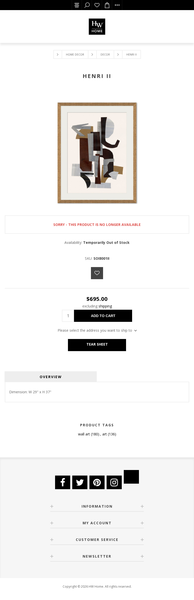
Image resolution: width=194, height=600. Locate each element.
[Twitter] (79, 482)
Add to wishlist (97, 273)
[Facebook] (62, 482)
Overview (51, 376)
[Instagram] (114, 482)
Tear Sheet (97, 344)
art (104, 434)
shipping (105, 306)
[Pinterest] (97, 482)
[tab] (51, 376)
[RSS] (131, 477)
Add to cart (103, 316)
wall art (84, 434)
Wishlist (97, 5)
